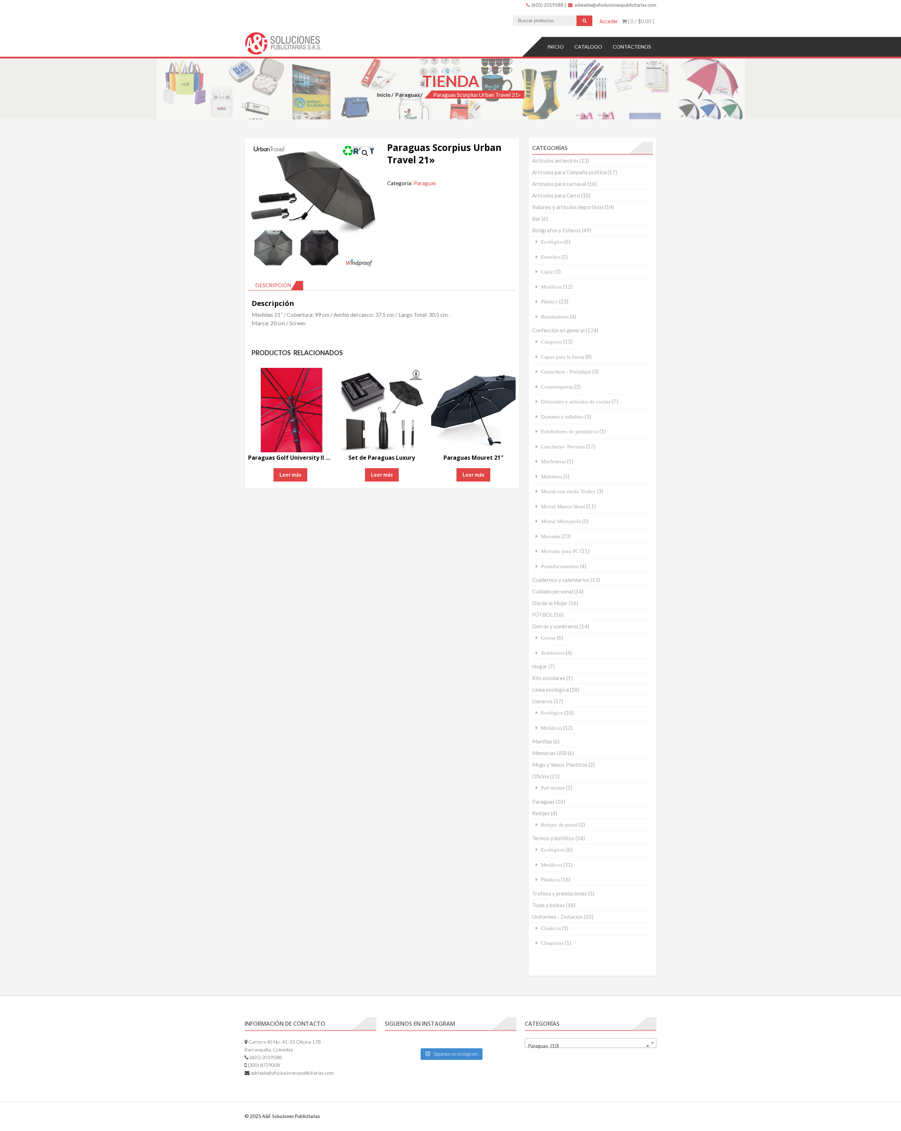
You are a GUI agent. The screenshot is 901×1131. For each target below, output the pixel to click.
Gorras (548, 637)
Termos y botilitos (553, 838)
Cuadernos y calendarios (561, 580)
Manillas (542, 741)
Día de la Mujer (550, 603)
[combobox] (590, 1043)
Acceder (608, 21)
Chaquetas (552, 942)
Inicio (555, 47)
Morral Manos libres (563, 506)
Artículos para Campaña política (569, 172)
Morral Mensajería (561, 521)
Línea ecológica (550, 689)
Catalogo (588, 47)
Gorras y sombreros (555, 626)
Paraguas (407, 94)
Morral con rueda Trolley (568, 491)
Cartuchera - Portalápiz (566, 371)
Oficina (540, 776)
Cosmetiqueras (557, 386)
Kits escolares (548, 678)
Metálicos (551, 286)
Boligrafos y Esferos (556, 230)
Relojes (541, 813)
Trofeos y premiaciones (559, 893)
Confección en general (558, 330)
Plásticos (550, 879)
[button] (365, 153)
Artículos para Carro (556, 195)
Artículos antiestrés (555, 160)
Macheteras (553, 461)
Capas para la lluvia (562, 356)
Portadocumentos (560, 566)
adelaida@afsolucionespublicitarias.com (614, 5)
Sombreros (553, 652)
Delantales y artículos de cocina (576, 401)
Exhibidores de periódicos (569, 431)
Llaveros (542, 701)
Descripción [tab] (273, 285)
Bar (536, 218)
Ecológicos (553, 849)
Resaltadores (555, 316)
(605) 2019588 (546, 5)
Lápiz (547, 271)
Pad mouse (553, 787)
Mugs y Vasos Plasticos (559, 764)
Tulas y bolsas (548, 905)
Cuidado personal (552, 591)
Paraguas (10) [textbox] (588, 1046)
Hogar (539, 666)
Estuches (550, 256)
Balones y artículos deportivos (568, 207)
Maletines (551, 476)
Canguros (551, 341)
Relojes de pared (559, 824)
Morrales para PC (560, 551)
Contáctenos (632, 47)
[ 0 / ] (640, 21)
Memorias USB (549, 753)
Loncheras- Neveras (563, 446)
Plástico (549, 301)
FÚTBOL (542, 614)
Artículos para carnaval (559, 184)
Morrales (550, 536)
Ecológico (552, 241)
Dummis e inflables (562, 416)
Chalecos (551, 928)
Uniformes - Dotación (557, 916)
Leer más (290, 474)
